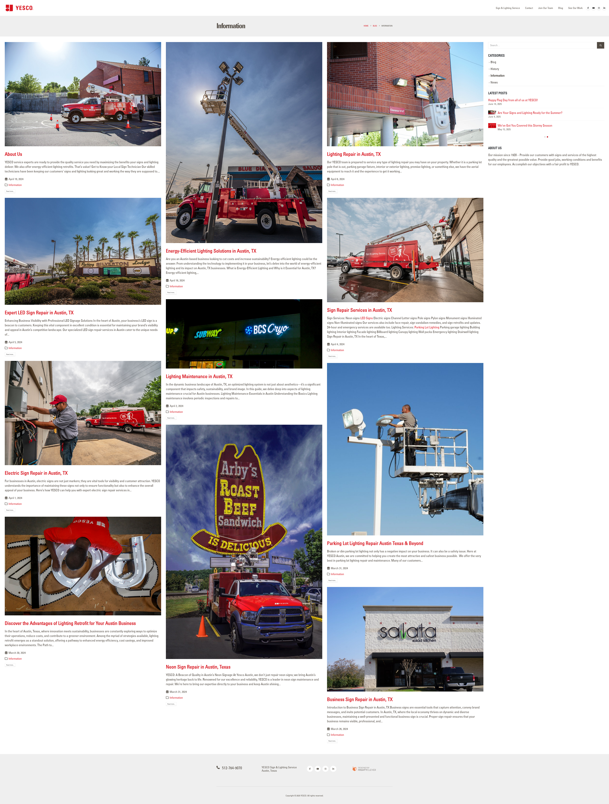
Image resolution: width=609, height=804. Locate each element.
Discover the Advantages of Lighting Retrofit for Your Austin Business (70, 623)
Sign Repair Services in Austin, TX (359, 310)
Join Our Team (545, 8)
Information (15, 185)
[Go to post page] (492, 112)
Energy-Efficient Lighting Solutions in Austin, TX (211, 251)
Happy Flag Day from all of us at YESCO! (513, 100)
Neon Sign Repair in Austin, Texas (198, 667)
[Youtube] (593, 8)
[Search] (600, 45)
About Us (13, 154)
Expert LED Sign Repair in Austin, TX (39, 313)
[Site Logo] (19, 8)
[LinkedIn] (604, 8)
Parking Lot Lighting (426, 327)
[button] (545, 136)
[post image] (83, 94)
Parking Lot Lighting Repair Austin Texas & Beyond (375, 543)
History (495, 69)
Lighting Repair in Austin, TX (354, 154)
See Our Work (575, 8)
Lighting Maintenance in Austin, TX (199, 376)
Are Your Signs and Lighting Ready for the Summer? (530, 113)
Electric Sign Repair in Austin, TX (36, 473)
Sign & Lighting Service (508, 8)
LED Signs (366, 318)
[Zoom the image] (364, 769)
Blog (560, 8)
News (494, 82)
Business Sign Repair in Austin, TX (360, 699)
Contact (529, 8)
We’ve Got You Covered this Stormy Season (525, 125)
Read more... (10, 191)
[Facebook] (588, 8)
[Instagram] (599, 8)
